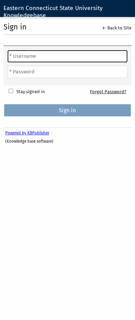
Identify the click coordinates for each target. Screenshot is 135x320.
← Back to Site (117, 27)
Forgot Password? (108, 91)
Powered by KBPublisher (27, 133)
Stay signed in (30, 91)
